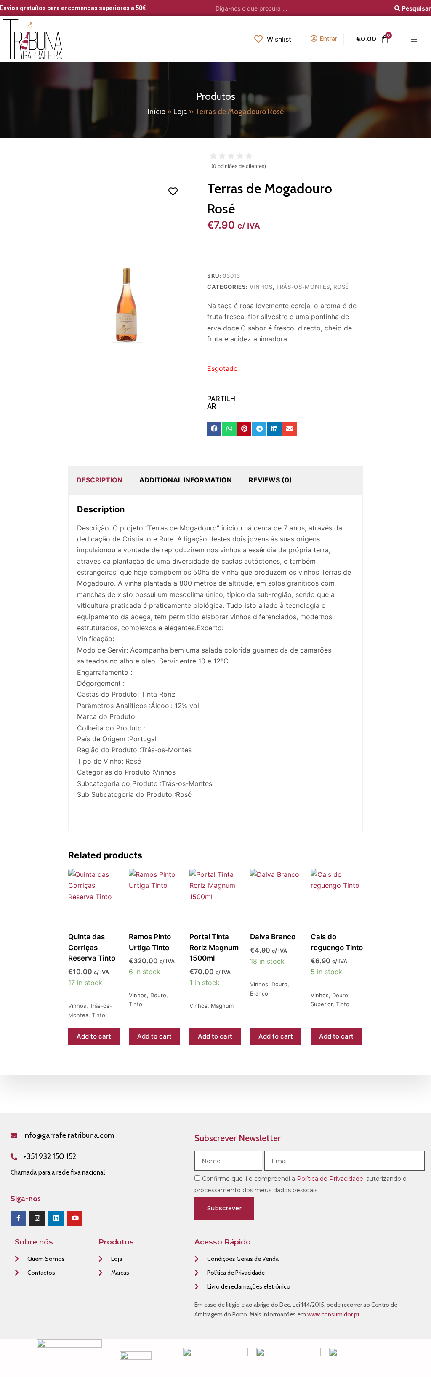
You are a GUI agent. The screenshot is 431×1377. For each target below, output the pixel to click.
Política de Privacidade (330, 1179)
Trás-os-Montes (303, 286)
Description (99, 480)
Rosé (341, 286)
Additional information (185, 480)
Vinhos (261, 286)
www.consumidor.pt (333, 1314)
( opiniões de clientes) (238, 166)
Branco (259, 993)
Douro (158, 995)
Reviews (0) (270, 480)
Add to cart (94, 1036)
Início (156, 111)
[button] (214, 429)
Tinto (98, 1015)
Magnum (222, 1005)
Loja (180, 111)
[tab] (99, 479)
